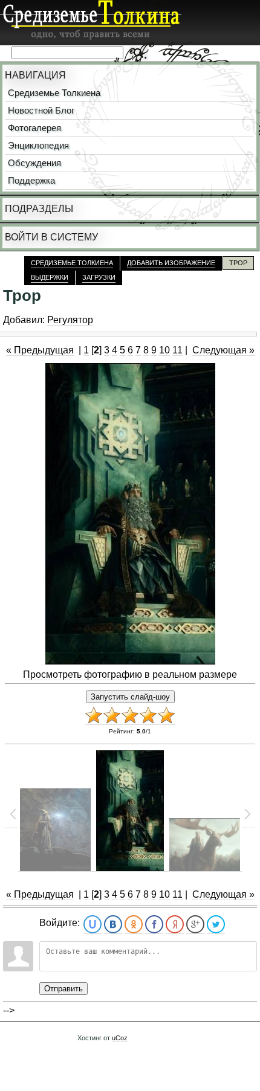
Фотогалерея (34, 128)
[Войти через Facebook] (154, 924)
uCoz (120, 1037)
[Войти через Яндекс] (175, 924)
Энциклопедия (38, 145)
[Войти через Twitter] (216, 924)
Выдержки (49, 277)
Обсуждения (34, 163)
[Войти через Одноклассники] (134, 924)
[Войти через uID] (92, 924)
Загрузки (98, 277)
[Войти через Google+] (195, 924)
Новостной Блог (41, 110)
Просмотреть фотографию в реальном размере (130, 674)
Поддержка (31, 180)
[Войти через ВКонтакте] (113, 924)
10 (164, 350)
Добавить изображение (171, 262)
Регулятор (70, 320)
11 (177, 350)
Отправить (63, 988)
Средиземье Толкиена (54, 93)
